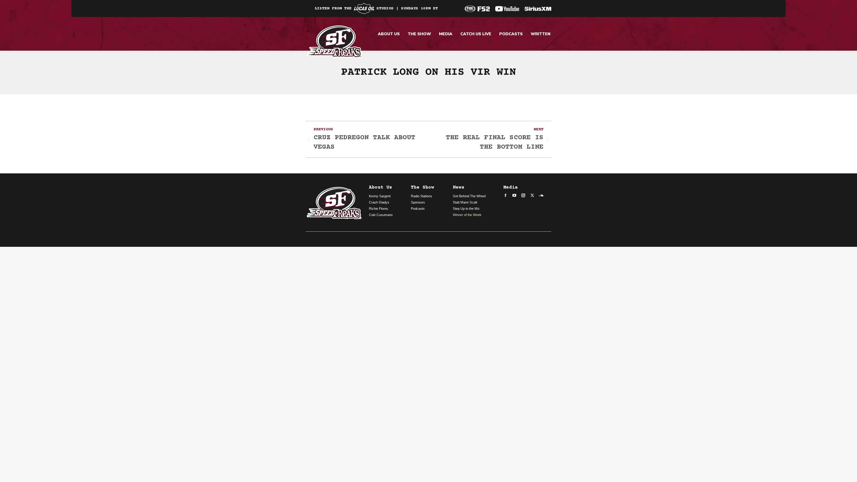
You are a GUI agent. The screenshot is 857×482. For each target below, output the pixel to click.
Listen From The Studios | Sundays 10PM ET (376, 8)
